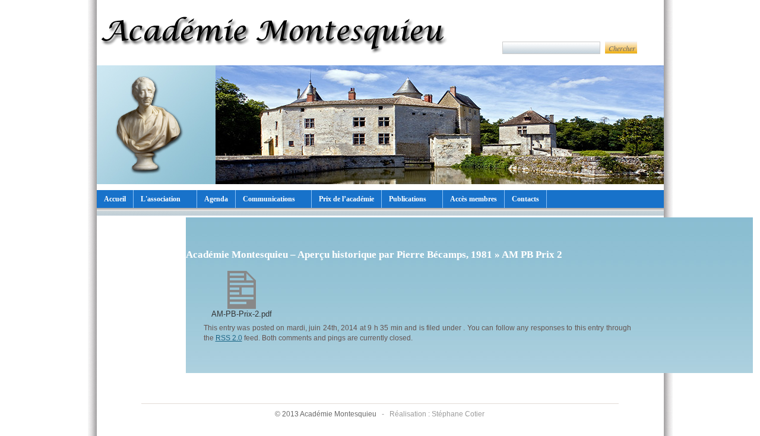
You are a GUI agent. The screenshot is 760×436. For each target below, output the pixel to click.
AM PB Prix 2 (532, 254)
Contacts (525, 199)
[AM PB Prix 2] (241, 306)
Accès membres (473, 199)
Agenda (216, 199)
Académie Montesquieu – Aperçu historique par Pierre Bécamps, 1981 (339, 254)
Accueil (115, 199)
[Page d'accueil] (275, 59)
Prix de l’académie (346, 199)
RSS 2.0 (229, 338)
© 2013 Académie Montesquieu (326, 414)
